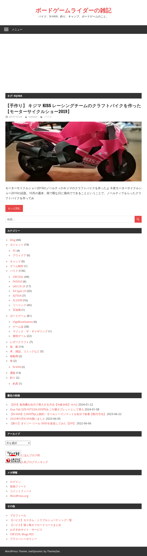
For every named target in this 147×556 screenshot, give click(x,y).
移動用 (14, 356)
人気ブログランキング (34, 462)
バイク (48, 116)
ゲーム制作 (16, 266)
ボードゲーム (18, 316)
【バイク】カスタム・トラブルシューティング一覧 (41, 520)
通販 (12, 373)
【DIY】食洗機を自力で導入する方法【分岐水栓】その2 (44, 404)
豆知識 (17, 309)
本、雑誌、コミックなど (25, 351)
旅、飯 (14, 346)
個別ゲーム (19, 336)
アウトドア (19, 255)
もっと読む (14, 208)
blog (12, 240)
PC (14, 250)
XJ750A (17, 295)
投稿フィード (18, 486)
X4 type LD (19, 291)
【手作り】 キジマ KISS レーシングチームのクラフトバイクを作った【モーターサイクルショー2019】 (73, 108)
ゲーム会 (18, 326)
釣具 (15, 383)
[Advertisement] (73, 61)
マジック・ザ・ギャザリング (30, 331)
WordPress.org (19, 496)
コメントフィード (21, 491)
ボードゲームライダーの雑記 (73, 10)
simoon (33, 116)
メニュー (17, 29)
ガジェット (16, 244)
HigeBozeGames (23, 321)
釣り (12, 377)
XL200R (17, 300)
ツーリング (19, 305)
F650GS (17, 281)
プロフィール (18, 515)
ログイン (15, 481)
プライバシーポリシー (23, 539)
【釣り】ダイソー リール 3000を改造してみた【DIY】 (43, 423)
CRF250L (18, 277)
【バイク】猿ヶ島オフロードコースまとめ (35, 525)
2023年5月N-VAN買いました (27, 418)
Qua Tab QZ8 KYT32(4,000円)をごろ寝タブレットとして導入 (47, 409)
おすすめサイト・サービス (26, 529)
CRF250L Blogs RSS (22, 534)
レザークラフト (19, 342)
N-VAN (17, 367)
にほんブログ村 (30, 455)
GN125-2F (19, 286)
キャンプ (15, 261)
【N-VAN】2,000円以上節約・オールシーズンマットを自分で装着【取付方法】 (58, 414)
